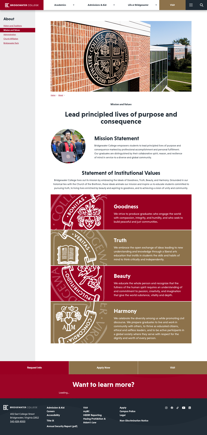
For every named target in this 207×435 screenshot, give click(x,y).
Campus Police (127, 411)
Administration (10, 34)
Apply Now (103, 367)
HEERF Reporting (92, 415)
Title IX (50, 420)
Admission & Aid (55, 407)
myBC (86, 411)
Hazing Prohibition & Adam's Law (94, 420)
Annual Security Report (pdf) (62, 426)
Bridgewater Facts (11, 43)
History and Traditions (13, 26)
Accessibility (53, 415)
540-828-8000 (17, 421)
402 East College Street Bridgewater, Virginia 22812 (24, 416)
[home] (22, 5)
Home (53, 95)
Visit (172, 367)
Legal (122, 415)
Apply (123, 407)
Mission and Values (12, 30)
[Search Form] (201, 5)
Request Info (34, 367)
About (9, 19)
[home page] (20, 407)
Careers (51, 411)
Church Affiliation (11, 39)
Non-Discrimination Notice (134, 420)
